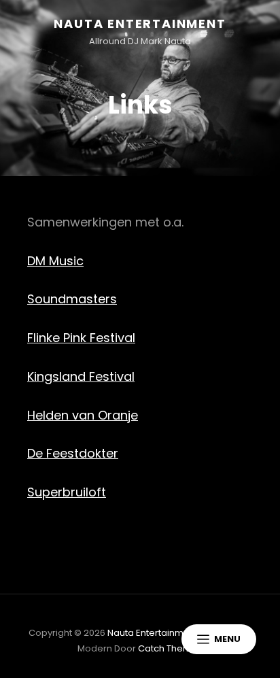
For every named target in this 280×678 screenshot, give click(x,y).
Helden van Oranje (82, 415)
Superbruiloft (66, 492)
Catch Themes (170, 648)
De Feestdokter (72, 453)
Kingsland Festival (81, 376)
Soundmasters (72, 298)
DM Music (55, 260)
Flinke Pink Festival (81, 337)
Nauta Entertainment (140, 23)
